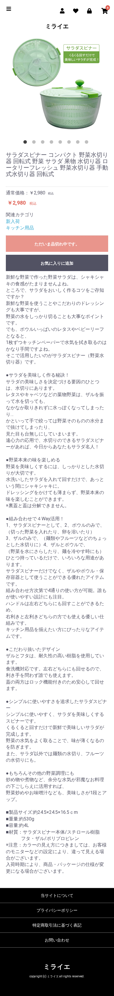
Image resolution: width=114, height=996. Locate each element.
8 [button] (88, 143)
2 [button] (35, 143)
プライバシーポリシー (57, 910)
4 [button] (53, 143)
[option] (57, 83)
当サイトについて (57, 895)
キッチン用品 (20, 228)
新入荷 (13, 221)
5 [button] (61, 143)
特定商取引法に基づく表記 (57, 925)
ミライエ (57, 26)
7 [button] (79, 143)
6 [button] (70, 143)
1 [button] (26, 143)
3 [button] (44, 143)
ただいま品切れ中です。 (57, 244)
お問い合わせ (57, 940)
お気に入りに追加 (57, 263)
